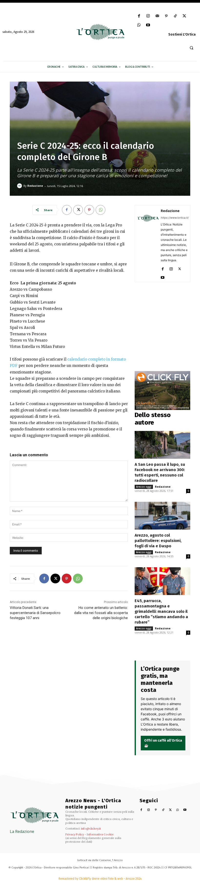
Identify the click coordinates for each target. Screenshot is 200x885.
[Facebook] (139, 16)
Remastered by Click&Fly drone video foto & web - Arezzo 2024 (100, 878)
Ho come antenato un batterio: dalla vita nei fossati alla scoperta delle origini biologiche (101, 613)
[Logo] (100, 32)
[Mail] (157, 16)
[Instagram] (148, 16)
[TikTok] (175, 16)
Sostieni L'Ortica (182, 34)
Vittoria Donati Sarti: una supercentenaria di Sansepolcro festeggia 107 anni (35, 613)
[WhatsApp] (139, 25)
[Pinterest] (166, 16)
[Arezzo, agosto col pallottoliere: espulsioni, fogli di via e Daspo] (162, 516)
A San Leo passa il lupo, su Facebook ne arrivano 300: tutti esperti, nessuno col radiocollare (160, 472)
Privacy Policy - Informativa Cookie (89, 834)
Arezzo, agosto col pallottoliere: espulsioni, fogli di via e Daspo (158, 541)
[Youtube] (148, 25)
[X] (184, 16)
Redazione (35, 185)
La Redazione (22, 831)
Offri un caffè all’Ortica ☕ (163, 743)
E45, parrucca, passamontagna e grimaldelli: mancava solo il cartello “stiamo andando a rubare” (161, 611)
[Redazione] (20, 185)
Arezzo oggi (143, 486)
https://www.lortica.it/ (175, 217)
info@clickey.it (91, 828)
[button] (191, 48)
